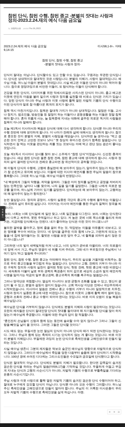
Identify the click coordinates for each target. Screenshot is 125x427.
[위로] (109, 412)
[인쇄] (119, 412)
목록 (3, 213)
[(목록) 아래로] (114, 412)
